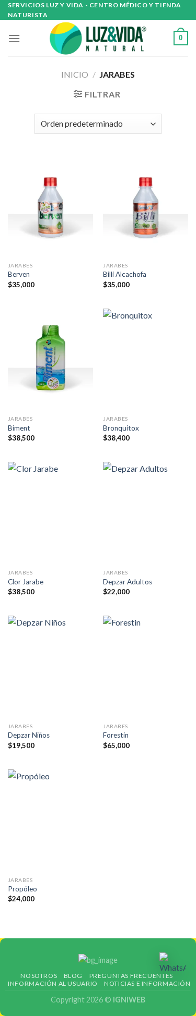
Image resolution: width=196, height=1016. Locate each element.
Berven (19, 274)
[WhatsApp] (172, 963)
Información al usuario (52, 983)
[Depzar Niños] (50, 666)
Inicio (74, 74)
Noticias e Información (147, 983)
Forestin (116, 735)
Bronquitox (121, 428)
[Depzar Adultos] (145, 513)
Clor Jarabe (25, 582)
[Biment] (50, 359)
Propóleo (22, 889)
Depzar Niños (29, 735)
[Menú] (14, 38)
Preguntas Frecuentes (131, 976)
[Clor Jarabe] (50, 513)
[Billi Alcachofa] (145, 205)
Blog (73, 976)
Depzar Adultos (127, 582)
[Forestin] (145, 666)
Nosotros (38, 976)
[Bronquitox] (145, 359)
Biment (19, 428)
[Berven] (50, 205)
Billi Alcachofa (124, 274)
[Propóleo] (50, 820)
